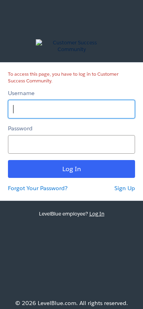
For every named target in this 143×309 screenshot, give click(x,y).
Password (20, 128)
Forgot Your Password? (38, 188)
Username (21, 93)
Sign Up (124, 188)
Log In (96, 213)
